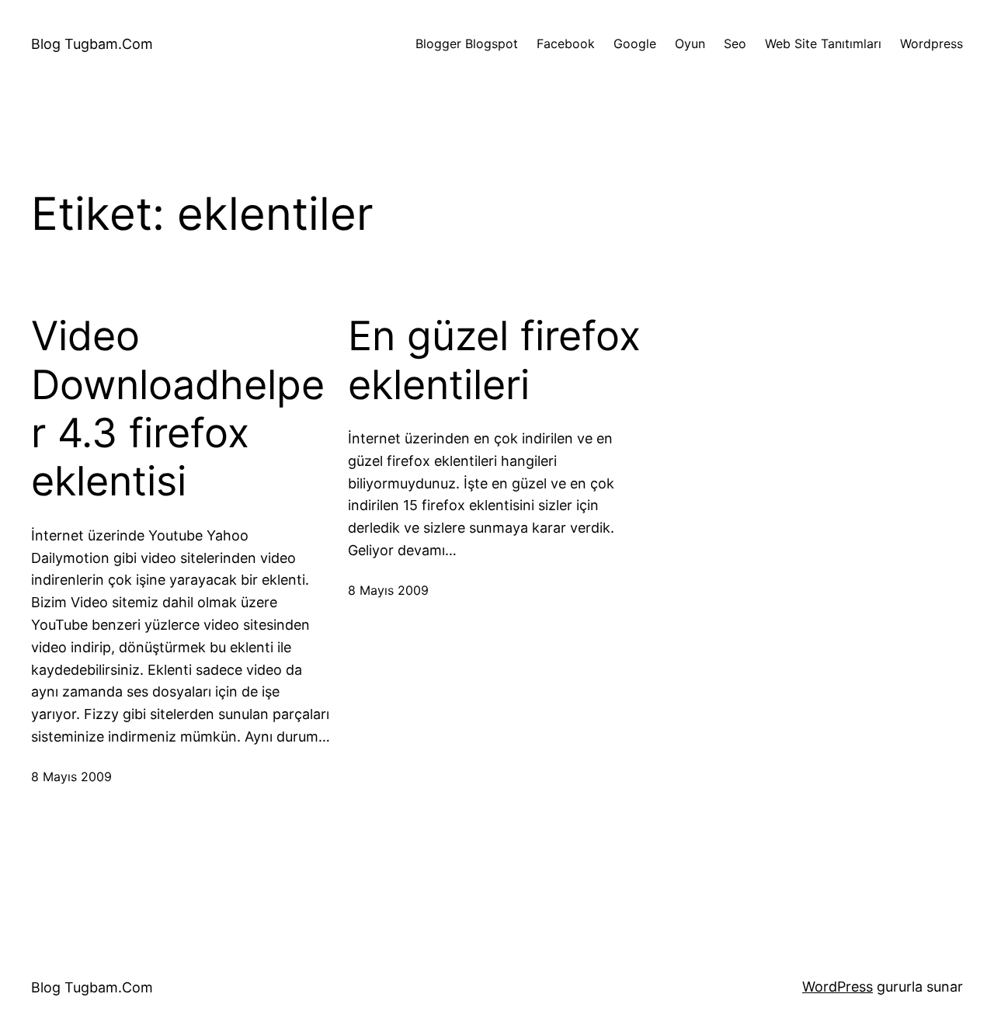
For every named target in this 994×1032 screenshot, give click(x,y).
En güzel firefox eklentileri (494, 360)
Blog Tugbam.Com (92, 44)
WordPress (837, 986)
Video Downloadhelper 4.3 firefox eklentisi (178, 409)
